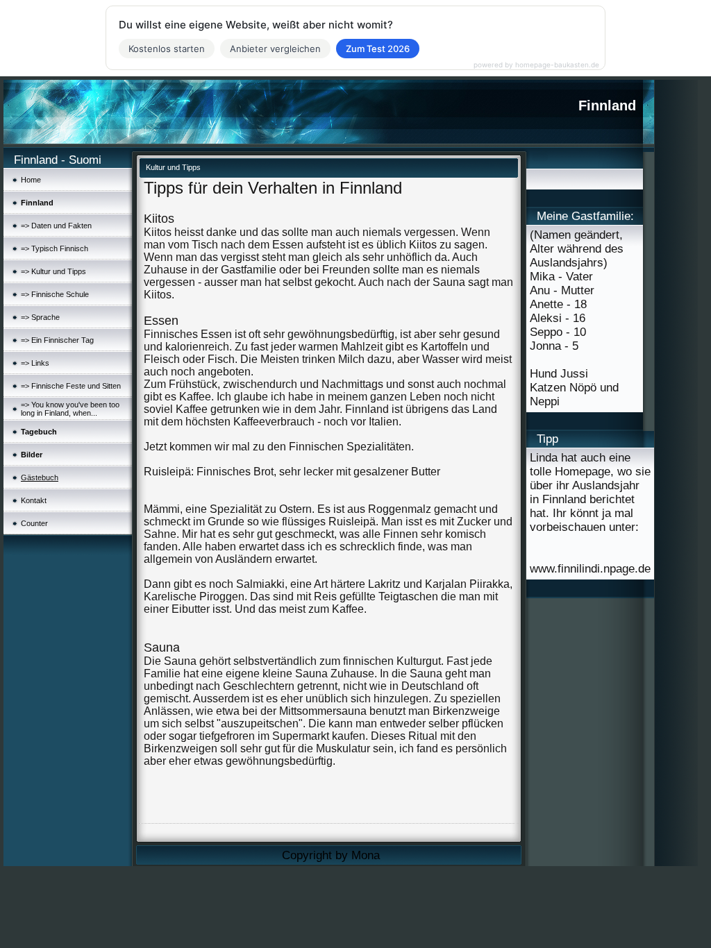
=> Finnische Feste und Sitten (71, 386)
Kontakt (34, 500)
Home (31, 180)
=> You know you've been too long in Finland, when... (70, 408)
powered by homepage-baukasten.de (536, 64)
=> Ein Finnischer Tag (57, 340)
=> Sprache (40, 317)
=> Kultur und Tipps (53, 271)
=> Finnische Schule (55, 294)
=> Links (35, 363)
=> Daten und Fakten (56, 225)
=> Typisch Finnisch (54, 248)
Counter (34, 523)
